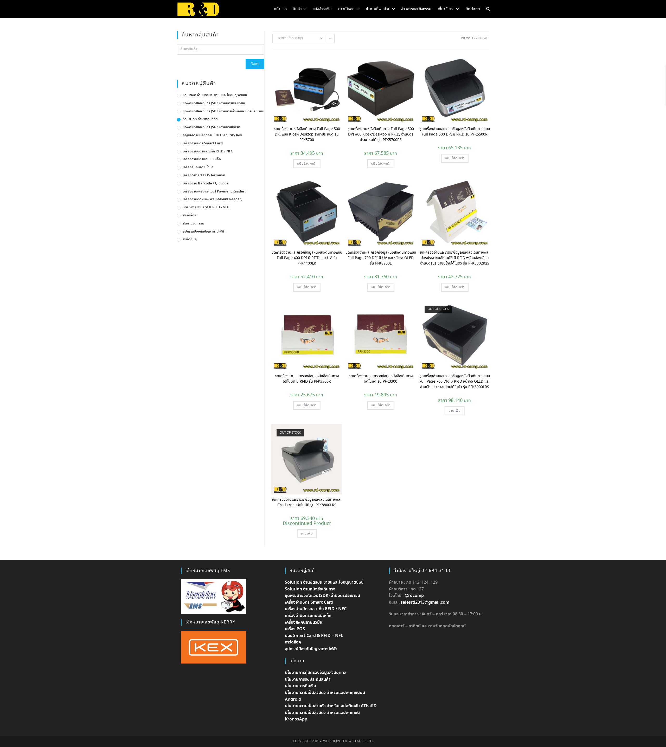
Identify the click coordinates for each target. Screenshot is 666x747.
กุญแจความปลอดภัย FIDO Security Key (212, 135)
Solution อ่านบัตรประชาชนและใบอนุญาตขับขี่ (215, 95)
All (486, 38)
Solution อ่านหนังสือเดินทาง (310, 589)
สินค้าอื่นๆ (190, 239)
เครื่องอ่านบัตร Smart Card (203, 143)
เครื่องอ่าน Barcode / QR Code (206, 183)
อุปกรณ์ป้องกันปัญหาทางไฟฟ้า (204, 231)
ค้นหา (255, 64)
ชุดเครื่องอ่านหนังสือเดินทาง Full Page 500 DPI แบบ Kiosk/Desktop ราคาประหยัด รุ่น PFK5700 (307, 134)
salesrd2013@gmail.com (425, 603)
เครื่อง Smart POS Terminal (204, 175)
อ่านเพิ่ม (455, 410)
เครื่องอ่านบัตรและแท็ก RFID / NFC (208, 151)
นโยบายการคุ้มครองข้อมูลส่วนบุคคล (315, 673)
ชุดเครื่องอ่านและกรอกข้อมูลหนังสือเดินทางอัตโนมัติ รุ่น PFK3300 (381, 379)
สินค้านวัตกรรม (193, 223)
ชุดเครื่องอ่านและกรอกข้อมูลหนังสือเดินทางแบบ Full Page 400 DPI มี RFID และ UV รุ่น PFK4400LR (307, 258)
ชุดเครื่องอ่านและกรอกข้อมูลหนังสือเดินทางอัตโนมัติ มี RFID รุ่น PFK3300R (307, 379)
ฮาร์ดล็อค (189, 215)
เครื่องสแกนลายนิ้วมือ (198, 167)
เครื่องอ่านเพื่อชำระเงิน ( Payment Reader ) (214, 191)
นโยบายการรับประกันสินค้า (307, 679)
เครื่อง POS (295, 629)
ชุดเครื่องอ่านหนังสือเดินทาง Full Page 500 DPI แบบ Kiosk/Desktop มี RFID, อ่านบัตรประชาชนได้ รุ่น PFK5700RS (381, 134)
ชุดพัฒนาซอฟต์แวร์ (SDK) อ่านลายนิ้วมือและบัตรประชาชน (223, 111)
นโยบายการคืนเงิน (300, 686)
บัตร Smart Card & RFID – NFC (314, 636)
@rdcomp (414, 596)
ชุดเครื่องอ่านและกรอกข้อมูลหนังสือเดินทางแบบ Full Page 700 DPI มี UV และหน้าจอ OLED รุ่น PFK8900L (380, 258)
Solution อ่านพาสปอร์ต (200, 119)
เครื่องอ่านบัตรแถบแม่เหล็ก (202, 159)
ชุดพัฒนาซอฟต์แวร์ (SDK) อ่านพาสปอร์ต (211, 127)
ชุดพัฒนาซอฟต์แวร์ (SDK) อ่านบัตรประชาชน (214, 103)
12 (473, 38)
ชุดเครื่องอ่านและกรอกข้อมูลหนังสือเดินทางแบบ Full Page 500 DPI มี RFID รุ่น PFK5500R (454, 131)
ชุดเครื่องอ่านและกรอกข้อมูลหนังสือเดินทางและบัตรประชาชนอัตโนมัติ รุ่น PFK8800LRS (307, 502)
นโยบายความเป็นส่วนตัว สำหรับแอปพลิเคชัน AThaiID (331, 706)
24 (480, 38)
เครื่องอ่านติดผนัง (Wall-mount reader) (212, 199)
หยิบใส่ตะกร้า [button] (307, 163)
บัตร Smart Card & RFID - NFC (206, 207)
